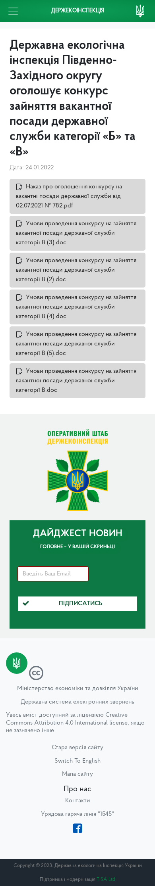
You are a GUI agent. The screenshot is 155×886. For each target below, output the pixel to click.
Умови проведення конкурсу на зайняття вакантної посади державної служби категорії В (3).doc (76, 233)
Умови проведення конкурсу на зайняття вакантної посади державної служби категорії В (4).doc (76, 307)
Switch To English (77, 761)
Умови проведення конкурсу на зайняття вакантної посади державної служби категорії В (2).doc (76, 270)
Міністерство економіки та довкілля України (77, 688)
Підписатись (81, 603)
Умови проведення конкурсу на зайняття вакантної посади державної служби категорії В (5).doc (76, 344)
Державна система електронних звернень (77, 702)
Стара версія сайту (77, 747)
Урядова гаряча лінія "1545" (77, 814)
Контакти (77, 801)
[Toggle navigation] (13, 11)
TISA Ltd (106, 879)
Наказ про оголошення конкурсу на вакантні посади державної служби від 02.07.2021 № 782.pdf (69, 196)
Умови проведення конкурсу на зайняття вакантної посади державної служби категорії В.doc (76, 380)
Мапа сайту (77, 774)
